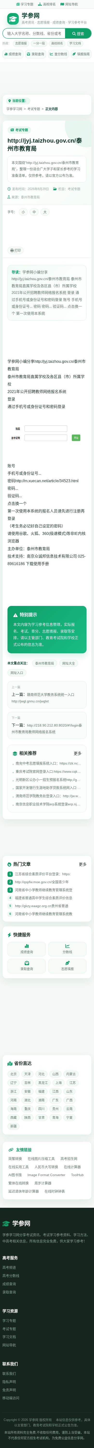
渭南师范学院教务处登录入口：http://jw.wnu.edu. (48, 796)
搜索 (80, 34)
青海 (55, 1117)
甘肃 (41, 1117)
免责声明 (9, 1390)
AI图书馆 (15, 1175)
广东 (55, 1100)
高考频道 (9, 1267)
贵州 (55, 1109)
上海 (58, 1082)
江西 (55, 1091)
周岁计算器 (42, 1183)
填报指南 (83, 54)
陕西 (27, 1117)
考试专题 (33, 109)
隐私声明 (9, 1382)
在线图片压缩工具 (41, 1159)
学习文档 (75, 43)
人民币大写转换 (46, 1167)
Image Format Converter (46, 1175)
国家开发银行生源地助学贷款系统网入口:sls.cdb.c (48, 788)
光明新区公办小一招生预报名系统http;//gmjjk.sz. (48, 780)
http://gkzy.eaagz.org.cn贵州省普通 (41, 906)
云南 (69, 1109)
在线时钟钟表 (55, 1191)
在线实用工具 (18, 1167)
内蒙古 (71, 1074)
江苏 (72, 1082)
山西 (55, 1074)
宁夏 (69, 1117)
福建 (41, 1091)
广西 (69, 1100)
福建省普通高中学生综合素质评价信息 (43, 898)
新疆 (13, 1126)
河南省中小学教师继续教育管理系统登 (43, 890)
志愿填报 (21, 43)
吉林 (27, 1082)
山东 (69, 1091)
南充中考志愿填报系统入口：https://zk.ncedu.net (48, 763)
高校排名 (49, 4)
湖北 (27, 1100)
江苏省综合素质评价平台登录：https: (43, 874)
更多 (77, 753)
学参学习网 (14, 109)
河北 (41, 1074)
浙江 (13, 1091)
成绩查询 (15, 54)
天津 (27, 1074)
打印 (17, 250)
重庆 (27, 1109)
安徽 (27, 1091)
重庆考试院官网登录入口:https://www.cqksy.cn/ (48, 771)
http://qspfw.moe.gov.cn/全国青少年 (42, 882)
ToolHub (77, 1175)
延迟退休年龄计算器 (23, 1191)
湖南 (41, 1100)
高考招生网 (68, 1159)
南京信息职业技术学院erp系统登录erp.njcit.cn (48, 804)
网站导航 (9, 1345)
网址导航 (71, 4)
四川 (41, 1109)
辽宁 (13, 1082)
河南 (13, 1100)
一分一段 (39, 43)
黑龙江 (43, 1082)
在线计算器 (72, 1167)
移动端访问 (10, 1398)
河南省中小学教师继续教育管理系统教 (43, 914)
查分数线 (60, 54)
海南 (13, 1109)
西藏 (13, 1117)
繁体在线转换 (18, 1183)
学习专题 (27, 4)
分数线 (67, 952)
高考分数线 (10, 1276)
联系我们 (9, 1373)
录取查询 (38, 54)
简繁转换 (15, 1159)
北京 (13, 1074)
